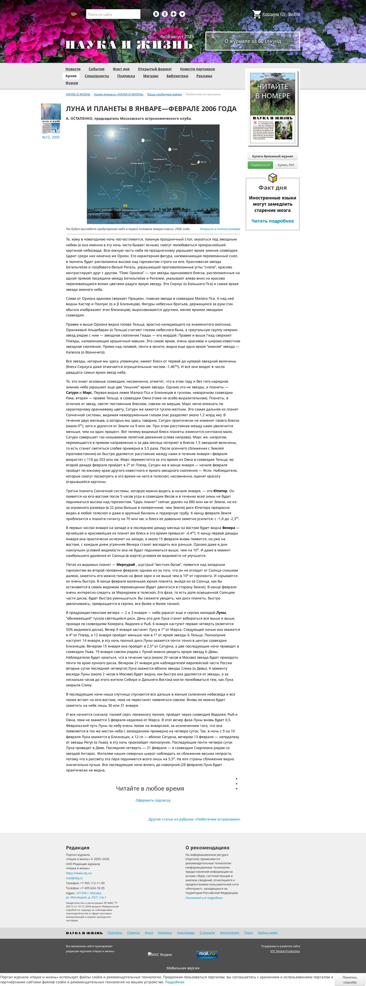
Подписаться (260, 165)
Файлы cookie (268, 932)
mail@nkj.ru (74, 878)
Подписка (126, 75)
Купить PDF (286, 165)
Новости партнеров (197, 68)
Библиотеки (177, 75)
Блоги (149, 932)
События (97, 68)
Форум (71, 82)
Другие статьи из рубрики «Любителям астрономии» (194, 819)
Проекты (133, 932)
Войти (294, 14)
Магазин (150, 75)
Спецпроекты (97, 75)
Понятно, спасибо (350, 980)
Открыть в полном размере (220, 229)
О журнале (207, 932)
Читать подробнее (272, 220)
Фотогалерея (229, 932)
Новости (72, 68)
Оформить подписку (153, 800)
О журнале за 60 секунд (253, 41)
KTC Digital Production (285, 951)
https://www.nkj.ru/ (79, 873)
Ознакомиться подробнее (204, 898)
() (273, 14)
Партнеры (115, 932)
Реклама (204, 75)
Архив (70, 75)
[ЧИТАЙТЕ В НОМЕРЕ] (273, 58)
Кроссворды (186, 932)
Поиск (248, 932)
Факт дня (121, 68)
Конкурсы (165, 932)
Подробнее (174, 982)
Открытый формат (155, 68)
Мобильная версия (183, 968)
